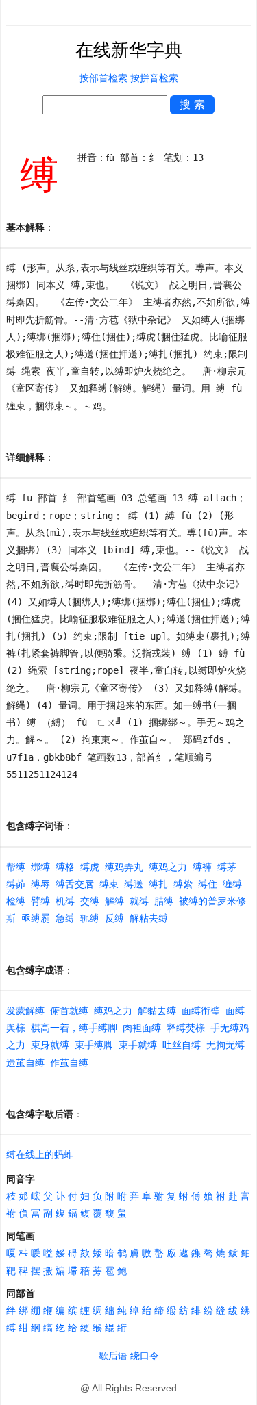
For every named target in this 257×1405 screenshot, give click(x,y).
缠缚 (232, 883)
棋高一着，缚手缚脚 (74, 1027)
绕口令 (144, 1356)
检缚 (15, 901)
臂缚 (40, 901)
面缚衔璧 (201, 1010)
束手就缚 (138, 1044)
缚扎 (158, 883)
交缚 (89, 901)
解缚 (114, 901)
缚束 (109, 883)
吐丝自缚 (181, 1044)
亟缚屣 (35, 918)
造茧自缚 (25, 1062)
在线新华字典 (128, 50)
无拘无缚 (225, 1044)
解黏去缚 (157, 1010)
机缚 (65, 901)
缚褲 (202, 866)
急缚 (65, 918)
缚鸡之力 (168, 866)
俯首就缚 (69, 1010)
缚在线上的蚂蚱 (39, 1154)
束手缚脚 (94, 1044)
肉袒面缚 (142, 1027)
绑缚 (40, 866)
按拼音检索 (154, 78)
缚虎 (89, 866)
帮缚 (15, 866)
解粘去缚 (149, 918)
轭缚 (89, 918)
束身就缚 (50, 1044)
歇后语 (113, 1356)
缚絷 (183, 883)
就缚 (139, 901)
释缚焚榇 (186, 1027)
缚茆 (15, 883)
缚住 (207, 883)
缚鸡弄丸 (124, 866)
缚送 (133, 883)
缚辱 (40, 883)
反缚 (114, 918)
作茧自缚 (69, 1062)
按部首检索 (103, 78)
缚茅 (226, 866)
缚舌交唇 (75, 883)
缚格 (65, 866)
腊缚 (163, 901)
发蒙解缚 (25, 1010)
